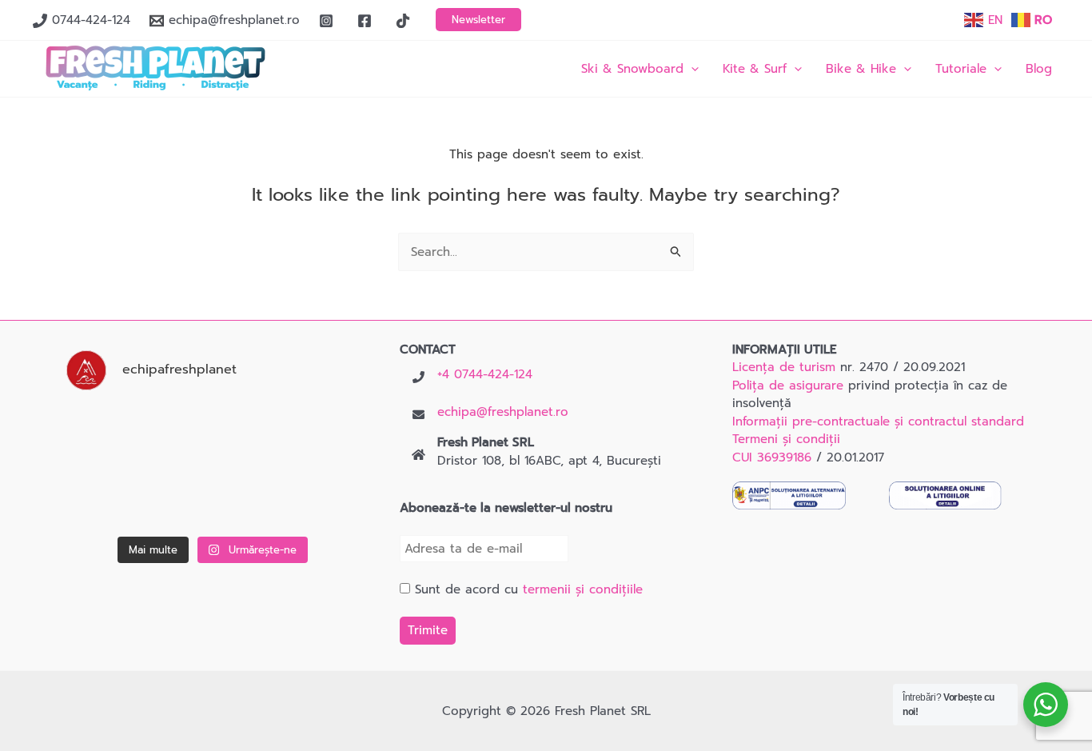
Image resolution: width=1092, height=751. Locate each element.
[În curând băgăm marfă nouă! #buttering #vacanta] (316, 433)
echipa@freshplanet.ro (502, 412)
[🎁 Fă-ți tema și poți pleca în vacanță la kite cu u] (109, 498)
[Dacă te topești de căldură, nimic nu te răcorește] (316, 498)
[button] (478, 19)
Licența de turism (783, 367)
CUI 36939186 (771, 457)
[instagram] (328, 21)
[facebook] (367, 21)
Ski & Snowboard (632, 69)
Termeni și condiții (786, 439)
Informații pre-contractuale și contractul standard (878, 421)
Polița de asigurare (787, 385)
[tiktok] (405, 21)
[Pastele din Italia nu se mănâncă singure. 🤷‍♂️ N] (213, 498)
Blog (1039, 69)
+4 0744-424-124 (484, 374)
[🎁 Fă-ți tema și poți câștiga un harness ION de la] (109, 433)
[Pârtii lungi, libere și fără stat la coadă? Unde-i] (213, 433)
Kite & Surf (755, 69)
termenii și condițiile (583, 589)
